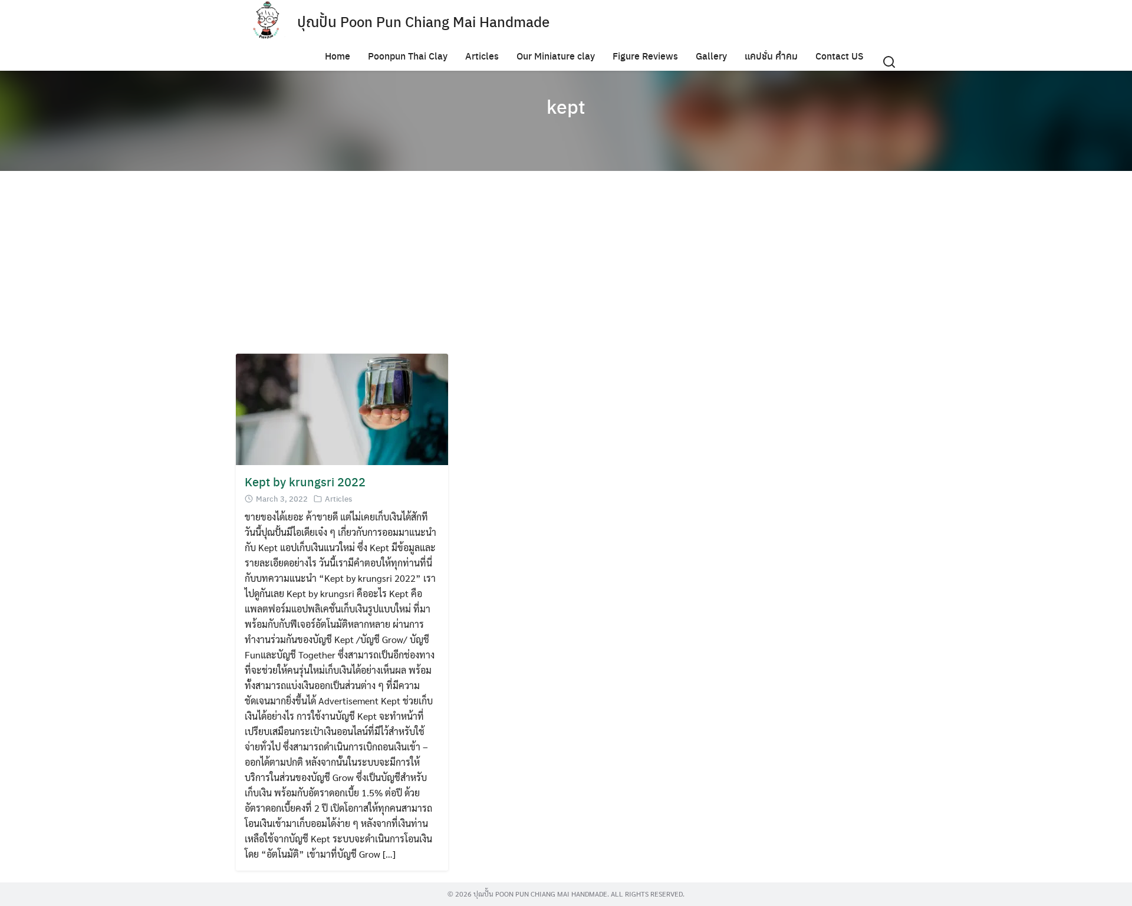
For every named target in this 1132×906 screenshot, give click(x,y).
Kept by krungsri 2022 (305, 481)
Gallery (711, 55)
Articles (482, 55)
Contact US (839, 55)
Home (337, 55)
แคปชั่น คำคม (771, 55)
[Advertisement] (589, 265)
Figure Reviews (645, 55)
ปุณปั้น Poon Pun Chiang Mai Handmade (423, 21)
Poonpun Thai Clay (407, 55)
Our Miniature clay (555, 55)
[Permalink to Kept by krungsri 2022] (342, 408)
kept (566, 106)
